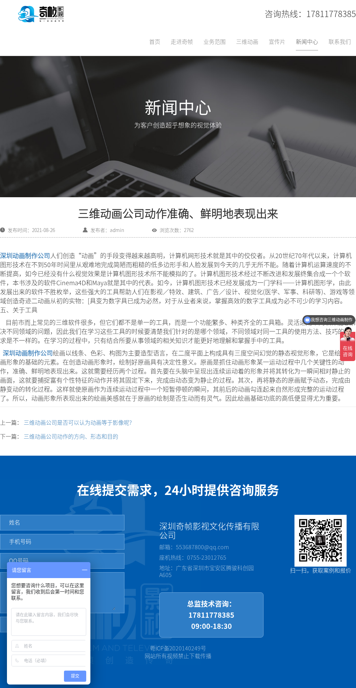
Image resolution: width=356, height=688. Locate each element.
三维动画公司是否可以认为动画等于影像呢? (78, 422)
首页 (154, 42)
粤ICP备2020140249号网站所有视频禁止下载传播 (178, 652)
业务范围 (214, 42)
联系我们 (340, 42)
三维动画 (247, 42)
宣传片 (277, 42)
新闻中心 (307, 42)
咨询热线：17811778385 (310, 14)
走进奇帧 (182, 42)
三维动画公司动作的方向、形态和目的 (71, 436)
